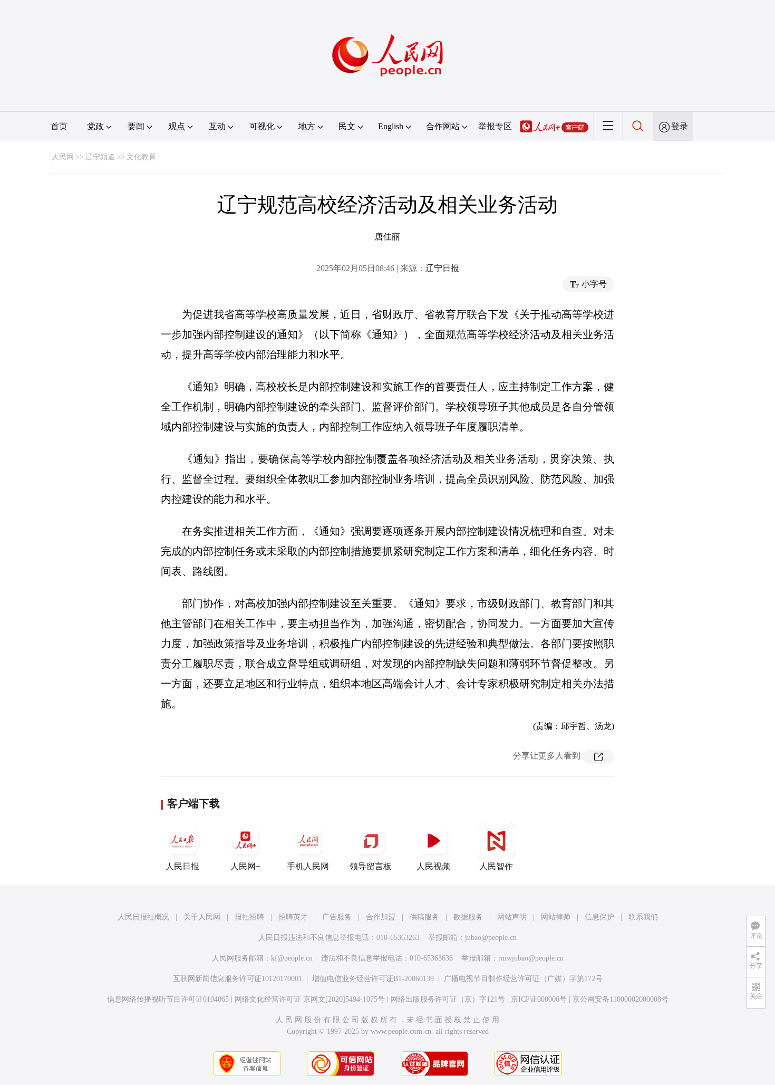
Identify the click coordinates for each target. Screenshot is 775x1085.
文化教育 (141, 157)
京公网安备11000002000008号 (621, 999)
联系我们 (643, 917)
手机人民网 (308, 866)
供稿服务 (424, 917)
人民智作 (496, 866)
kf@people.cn (292, 958)
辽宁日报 (442, 268)
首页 (59, 126)
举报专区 (495, 126)
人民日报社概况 (143, 917)
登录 (679, 126)
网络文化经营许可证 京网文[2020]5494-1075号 (310, 999)
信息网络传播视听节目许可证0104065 (168, 999)
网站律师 (555, 917)
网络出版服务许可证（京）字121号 (448, 999)
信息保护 (599, 917)
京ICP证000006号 (539, 999)
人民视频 (433, 866)
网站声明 (512, 917)
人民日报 (182, 866)
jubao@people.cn (491, 938)
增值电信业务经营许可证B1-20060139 (373, 979)
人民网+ (245, 866)
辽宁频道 (100, 157)
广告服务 (337, 917)
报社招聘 (249, 917)
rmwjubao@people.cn (531, 958)
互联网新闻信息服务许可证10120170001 (237, 979)
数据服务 (468, 917)
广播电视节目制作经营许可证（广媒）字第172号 (523, 979)
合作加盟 (380, 917)
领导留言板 (371, 866)
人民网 (63, 157)
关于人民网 (201, 917)
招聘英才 (293, 917)
